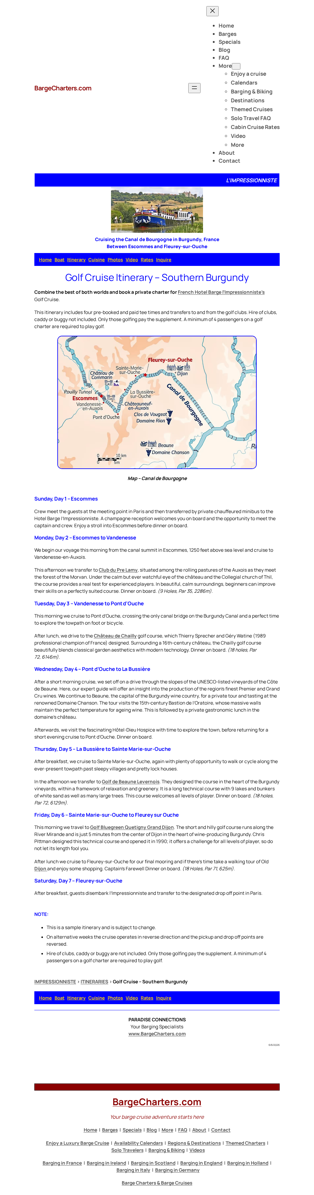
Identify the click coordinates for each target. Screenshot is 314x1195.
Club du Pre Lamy (118, 570)
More (167, 1130)
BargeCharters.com (63, 88)
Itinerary (76, 259)
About (199, 1130)
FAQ (182, 1130)
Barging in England (201, 1163)
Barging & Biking (166, 1150)
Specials (132, 1130)
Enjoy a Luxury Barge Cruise (77, 1143)
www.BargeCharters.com (157, 1033)
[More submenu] (236, 66)
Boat (59, 259)
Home (45, 259)
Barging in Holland (247, 1163)
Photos (115, 259)
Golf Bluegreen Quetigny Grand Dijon (132, 827)
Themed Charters (245, 1143)
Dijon (40, 868)
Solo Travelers (127, 1150)
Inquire (163, 259)
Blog (152, 1130)
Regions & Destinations (194, 1143)
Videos (197, 1150)
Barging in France (62, 1163)
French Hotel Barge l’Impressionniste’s (221, 292)
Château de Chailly (115, 636)
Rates (147, 259)
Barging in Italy (133, 1170)
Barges (110, 1130)
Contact (221, 1130)
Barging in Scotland (153, 1163)
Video (132, 259)
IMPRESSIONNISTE (55, 981)
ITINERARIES (94, 981)
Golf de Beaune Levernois (130, 781)
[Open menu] (194, 88)
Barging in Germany (177, 1170)
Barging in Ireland (106, 1163)
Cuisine (96, 259)
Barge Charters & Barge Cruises (157, 1183)
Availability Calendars (138, 1143)
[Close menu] (212, 11)
